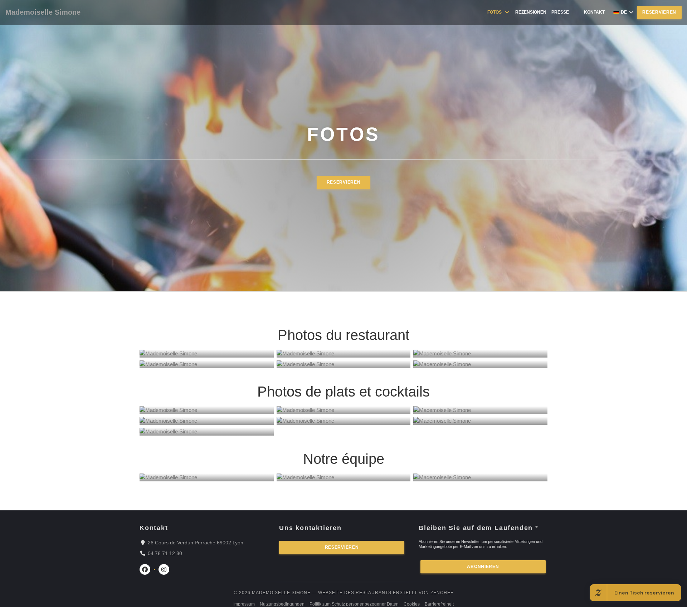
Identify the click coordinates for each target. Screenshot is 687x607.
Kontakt (594, 12)
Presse (560, 12)
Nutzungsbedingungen (282, 604)
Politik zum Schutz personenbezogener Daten (354, 604)
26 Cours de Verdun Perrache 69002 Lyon (195, 542)
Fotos (494, 12)
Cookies (412, 604)
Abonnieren (483, 566)
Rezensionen (530, 12)
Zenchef (441, 592)
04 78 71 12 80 (165, 553)
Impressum (244, 604)
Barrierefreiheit (439, 604)
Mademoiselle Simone (43, 12)
